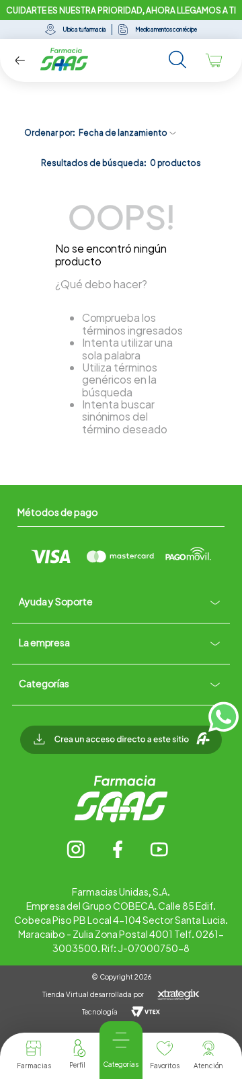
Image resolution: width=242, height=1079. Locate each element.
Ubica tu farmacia (84, 29)
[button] (121, 746)
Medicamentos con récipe (166, 29)
